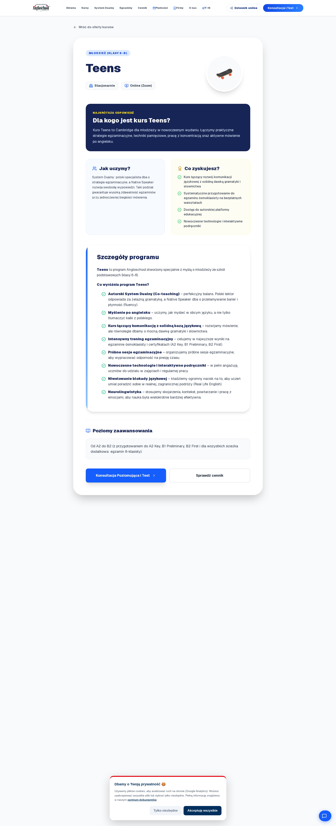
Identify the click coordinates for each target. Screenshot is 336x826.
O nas (193, 8)
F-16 (207, 8)
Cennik (142, 8)
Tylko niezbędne (166, 810)
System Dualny (104, 8)
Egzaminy (126, 8)
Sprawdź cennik (210, 475)
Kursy (85, 8)
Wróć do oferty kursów (96, 27)
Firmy (180, 8)
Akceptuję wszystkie (202, 810)
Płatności (162, 8)
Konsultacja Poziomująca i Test (123, 475)
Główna (71, 8)
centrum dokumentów (142, 799)
